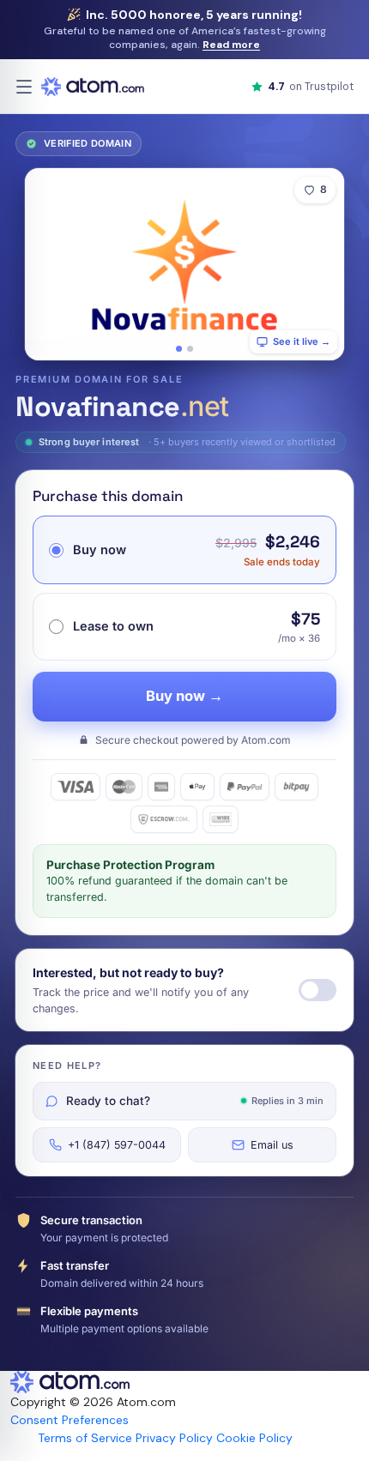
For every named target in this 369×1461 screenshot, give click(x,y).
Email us (272, 1144)
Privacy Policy (174, 1438)
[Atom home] (92, 86)
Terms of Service (85, 1438)
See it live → (301, 341)
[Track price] (317, 990)
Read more (231, 44)
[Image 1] (179, 349)
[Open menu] (24, 86)
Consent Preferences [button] (69, 1420)
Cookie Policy (254, 1438)
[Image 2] (190, 349)
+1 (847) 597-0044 (117, 1144)
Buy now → (184, 695)
